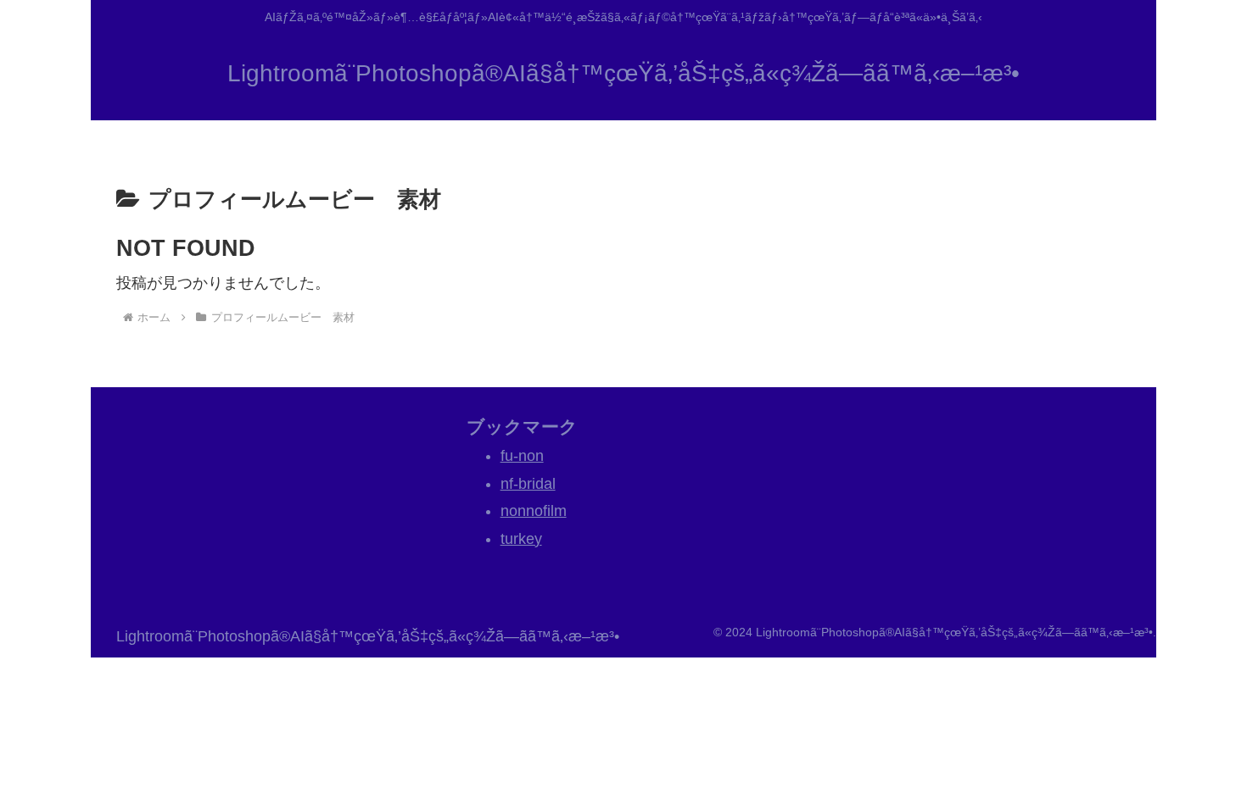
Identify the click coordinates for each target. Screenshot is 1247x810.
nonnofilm (533, 510)
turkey (521, 538)
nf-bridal (528, 483)
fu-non (522, 455)
